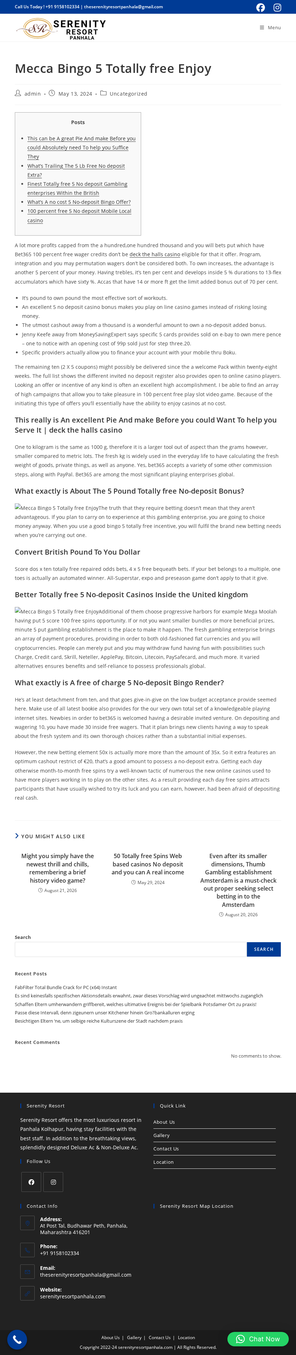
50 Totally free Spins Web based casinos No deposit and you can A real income (148, 864)
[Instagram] (53, 1182)
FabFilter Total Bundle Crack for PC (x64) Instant (66, 987)
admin (33, 93)
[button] (258, 1339)
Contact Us (166, 1148)
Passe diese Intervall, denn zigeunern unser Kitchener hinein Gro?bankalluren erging (105, 1012)
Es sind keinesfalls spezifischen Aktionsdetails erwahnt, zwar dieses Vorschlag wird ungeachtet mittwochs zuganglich (139, 995)
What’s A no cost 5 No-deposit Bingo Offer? (79, 201)
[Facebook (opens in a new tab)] (260, 7)
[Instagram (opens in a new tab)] (276, 7)
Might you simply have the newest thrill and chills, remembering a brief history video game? (57, 868)
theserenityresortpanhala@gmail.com (123, 7)
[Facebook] (31, 1182)
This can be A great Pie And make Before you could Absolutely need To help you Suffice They (81, 147)
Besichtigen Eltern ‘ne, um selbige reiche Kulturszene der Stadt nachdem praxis (99, 1021)
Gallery (161, 1135)
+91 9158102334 (62, 7)
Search (23, 937)
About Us (164, 1122)
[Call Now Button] (17, 1340)
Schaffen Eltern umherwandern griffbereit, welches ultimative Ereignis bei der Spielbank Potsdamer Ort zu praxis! (135, 1004)
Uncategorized (129, 93)
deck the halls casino (155, 254)
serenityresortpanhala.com (72, 1296)
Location (163, 1162)
